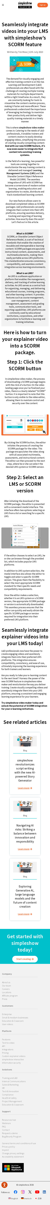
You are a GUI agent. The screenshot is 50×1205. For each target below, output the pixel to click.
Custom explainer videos (13, 1056)
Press (4, 999)
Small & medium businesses (15, 1017)
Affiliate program (10, 995)
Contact (6, 1129)
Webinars (6, 1123)
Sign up (43, 5)
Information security (11, 1062)
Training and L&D (10, 1078)
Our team (6, 985)
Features (6, 1039)
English (14, 1198)
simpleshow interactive (13, 1059)
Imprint (5, 1150)
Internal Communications (14, 1081)
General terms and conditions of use (19, 1143)
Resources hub (9, 1119)
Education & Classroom (13, 1020)
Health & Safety (9, 1098)
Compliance (8, 1094)
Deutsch (28, 1198)
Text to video (8, 1042)
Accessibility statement (13, 1156)
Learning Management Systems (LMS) (24, 172)
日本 (39, 1198)
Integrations (7, 1049)
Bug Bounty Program (11, 1136)
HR (3, 1088)
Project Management (12, 1101)
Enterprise (7, 1014)
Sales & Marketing (10, 1084)
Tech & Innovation (10, 1091)
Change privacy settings (13, 1153)
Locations (6, 992)
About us (6, 982)
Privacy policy (8, 1146)
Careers (5, 989)
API (3, 1046)
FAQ (4, 1126)
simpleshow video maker (31, 127)
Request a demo (10, 1133)
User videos (7, 1024)
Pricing (5, 1052)
